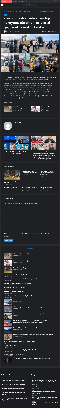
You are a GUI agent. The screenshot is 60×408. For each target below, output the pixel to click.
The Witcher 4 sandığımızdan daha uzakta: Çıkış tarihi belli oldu (31, 358)
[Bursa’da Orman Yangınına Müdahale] (12, 175)
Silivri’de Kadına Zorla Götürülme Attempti (25, 254)
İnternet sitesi (34, 228)
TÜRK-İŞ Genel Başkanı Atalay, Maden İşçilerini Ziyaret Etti (47, 172)
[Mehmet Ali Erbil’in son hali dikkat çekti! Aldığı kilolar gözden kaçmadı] (8, 337)
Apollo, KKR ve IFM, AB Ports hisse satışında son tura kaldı (20, 341)
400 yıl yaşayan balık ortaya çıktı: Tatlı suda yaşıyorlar (29, 307)
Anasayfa (7, 11)
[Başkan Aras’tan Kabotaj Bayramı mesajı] (35, 109)
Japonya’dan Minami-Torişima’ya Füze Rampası (29, 171)
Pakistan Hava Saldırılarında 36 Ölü (23, 300)
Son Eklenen (30, 248)
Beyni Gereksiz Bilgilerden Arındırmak (14, 354)
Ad (5, 222)
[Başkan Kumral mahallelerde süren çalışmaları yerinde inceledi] (8, 316)
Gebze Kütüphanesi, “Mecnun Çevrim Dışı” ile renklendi (19, 296)
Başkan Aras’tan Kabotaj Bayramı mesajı (25, 261)
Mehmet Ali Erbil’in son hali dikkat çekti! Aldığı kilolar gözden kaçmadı (33, 334)
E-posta (6, 228)
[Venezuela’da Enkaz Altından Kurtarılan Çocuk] (8, 330)
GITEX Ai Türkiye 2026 (10, 345)
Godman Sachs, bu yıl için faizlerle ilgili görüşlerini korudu (20, 350)
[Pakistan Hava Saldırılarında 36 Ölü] (8, 302)
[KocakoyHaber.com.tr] (30, 5)
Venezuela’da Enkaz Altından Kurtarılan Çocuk (26, 328)
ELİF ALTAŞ (9, 31)
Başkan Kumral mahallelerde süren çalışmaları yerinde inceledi (31, 314)
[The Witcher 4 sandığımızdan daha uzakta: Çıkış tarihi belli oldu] (8, 360)
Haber (11, 11)
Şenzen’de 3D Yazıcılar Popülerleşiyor (46, 188)
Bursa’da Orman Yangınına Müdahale (21, 1)
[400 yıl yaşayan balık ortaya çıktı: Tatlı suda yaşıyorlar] (8, 309)
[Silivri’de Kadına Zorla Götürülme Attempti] (8, 109)
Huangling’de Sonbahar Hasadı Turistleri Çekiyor (11, 188)
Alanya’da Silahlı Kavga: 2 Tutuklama (29, 188)
